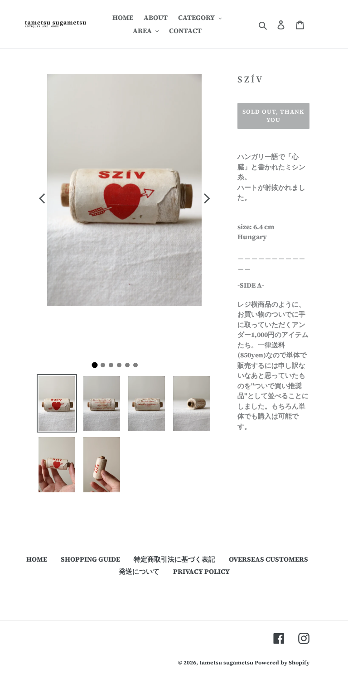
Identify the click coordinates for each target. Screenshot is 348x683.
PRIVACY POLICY (201, 571)
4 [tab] (121, 367)
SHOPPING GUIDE (90, 559)
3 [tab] (113, 367)
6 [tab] (137, 367)
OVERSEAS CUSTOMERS (268, 559)
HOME (36, 559)
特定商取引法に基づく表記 (174, 559)
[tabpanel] (124, 213)
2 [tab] (105, 367)
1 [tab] (98, 368)
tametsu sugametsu (226, 662)
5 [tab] (129, 367)
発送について (139, 571)
